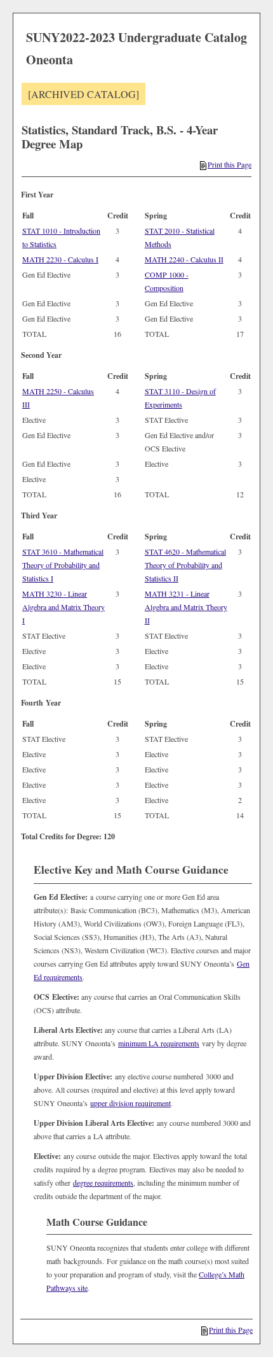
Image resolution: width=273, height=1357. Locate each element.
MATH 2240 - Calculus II (184, 259)
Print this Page (229, 164)
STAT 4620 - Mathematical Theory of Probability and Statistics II (185, 564)
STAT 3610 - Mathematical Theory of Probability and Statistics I (62, 564)
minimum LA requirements (158, 1043)
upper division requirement (130, 1103)
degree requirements (103, 1182)
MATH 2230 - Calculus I (60, 259)
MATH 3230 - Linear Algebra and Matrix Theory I (63, 606)
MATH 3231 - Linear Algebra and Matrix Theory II (186, 606)
